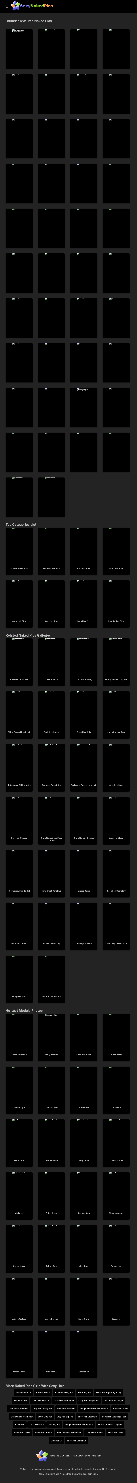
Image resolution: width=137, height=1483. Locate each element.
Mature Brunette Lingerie (110, 1424)
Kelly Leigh (84, 1160)
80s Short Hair (20, 1400)
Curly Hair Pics (19, 621)
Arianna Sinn (84, 1213)
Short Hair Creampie (87, 1416)
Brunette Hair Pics (19, 568)
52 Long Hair (54, 1424)
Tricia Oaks (51, 1213)
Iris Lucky (19, 1213)
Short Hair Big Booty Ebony (108, 1392)
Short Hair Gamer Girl (76, 1440)
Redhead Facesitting (51, 785)
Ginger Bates (84, 891)
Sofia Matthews (83, 1055)
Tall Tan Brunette (40, 1400)
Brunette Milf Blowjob (84, 838)
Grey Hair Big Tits (65, 1416)
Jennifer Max (51, 1107)
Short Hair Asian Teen (64, 1400)
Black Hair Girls (84, 732)
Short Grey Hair (45, 1416)
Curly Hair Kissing (84, 679)
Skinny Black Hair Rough (22, 1416)
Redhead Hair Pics (51, 568)
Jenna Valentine (19, 1055)
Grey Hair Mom (116, 785)
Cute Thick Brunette (18, 1408)
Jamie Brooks (51, 1319)
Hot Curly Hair (84, 1392)
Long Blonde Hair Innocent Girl (94, 1408)
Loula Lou (116, 1107)
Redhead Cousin (120, 1408)
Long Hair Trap (19, 996)
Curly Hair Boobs (51, 732)
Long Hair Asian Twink (116, 732)
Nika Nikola (51, 1372)
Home (52, 1455)
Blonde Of (20, 1424)
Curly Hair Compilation (89, 1400)
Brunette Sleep (116, 838)
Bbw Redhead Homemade (69, 1432)
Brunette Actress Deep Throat (51, 839)
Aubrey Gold (51, 1266)
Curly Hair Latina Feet (19, 679)
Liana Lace (19, 1160)
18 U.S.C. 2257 (63, 1455)
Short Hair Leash (115, 1432)
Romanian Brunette (66, 1408)
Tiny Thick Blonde (94, 1432)
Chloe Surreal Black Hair (19, 732)
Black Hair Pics (51, 621)
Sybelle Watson (19, 1319)
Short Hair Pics (116, 568)
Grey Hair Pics (83, 568)
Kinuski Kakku (116, 1055)
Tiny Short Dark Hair (51, 891)
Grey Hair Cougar (19, 838)
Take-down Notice (81, 1455)
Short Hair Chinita (19, 944)
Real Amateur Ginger (113, 1400)
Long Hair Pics (84, 621)
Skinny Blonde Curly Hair (116, 679)
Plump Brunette (23, 1392)
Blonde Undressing (51, 944)
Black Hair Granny (22, 1432)
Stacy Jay (116, 1319)
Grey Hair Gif (56, 1440)
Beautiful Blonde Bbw (51, 996)
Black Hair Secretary (116, 891)
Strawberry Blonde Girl (19, 891)
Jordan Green (19, 1372)
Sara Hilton (84, 1372)
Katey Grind (83, 1319)
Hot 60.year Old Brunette (19, 785)
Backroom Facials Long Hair (84, 785)
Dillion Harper (19, 1107)
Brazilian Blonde (43, 1392)
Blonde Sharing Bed (64, 1392)
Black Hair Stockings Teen (114, 1416)
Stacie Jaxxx (19, 1266)
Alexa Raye (84, 1107)
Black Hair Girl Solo (43, 1432)
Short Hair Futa (36, 1424)
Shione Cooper (116, 1213)
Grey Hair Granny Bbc (42, 1408)
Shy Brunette (51, 679)
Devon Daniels (51, 1160)
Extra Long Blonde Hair (116, 944)
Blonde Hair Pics (116, 621)
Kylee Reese (84, 1266)
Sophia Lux (116, 1266)
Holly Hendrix (51, 1055)
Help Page (97, 1455)
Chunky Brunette (84, 944)
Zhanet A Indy (116, 1160)
